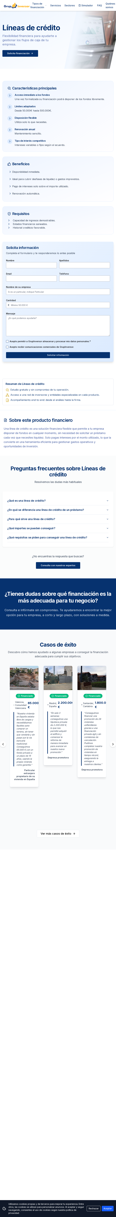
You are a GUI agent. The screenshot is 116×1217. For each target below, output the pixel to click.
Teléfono (64, 273)
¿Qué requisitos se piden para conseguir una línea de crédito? (47, 537)
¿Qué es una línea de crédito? (26, 500)
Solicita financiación (18, 53)
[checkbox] (7, 341)
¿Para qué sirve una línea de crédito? (31, 519)
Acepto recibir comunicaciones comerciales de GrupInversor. (42, 347)
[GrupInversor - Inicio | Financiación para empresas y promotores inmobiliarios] (17, 5)
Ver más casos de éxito (56, 833)
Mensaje (10, 313)
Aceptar (108, 1208)
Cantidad (11, 300)
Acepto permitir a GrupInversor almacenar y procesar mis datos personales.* (50, 341)
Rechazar (94, 1208)
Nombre (10, 260)
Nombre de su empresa (18, 287)
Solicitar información (58, 355)
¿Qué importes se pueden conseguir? (31, 528)
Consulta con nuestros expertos (58, 565)
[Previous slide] (3, 744)
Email (9, 273)
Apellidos (64, 260)
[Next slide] (113, 744)
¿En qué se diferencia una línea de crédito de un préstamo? (45, 509)
